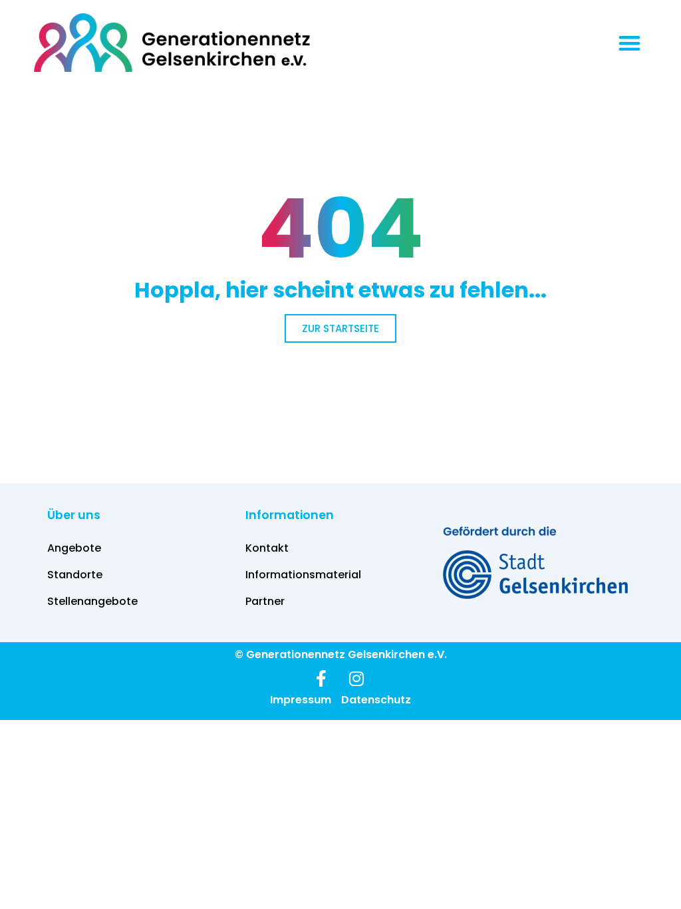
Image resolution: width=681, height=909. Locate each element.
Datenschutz (376, 700)
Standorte (74, 574)
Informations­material (303, 574)
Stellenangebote (92, 601)
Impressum (300, 700)
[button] (629, 43)
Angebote (74, 548)
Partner (265, 601)
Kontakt (267, 548)
